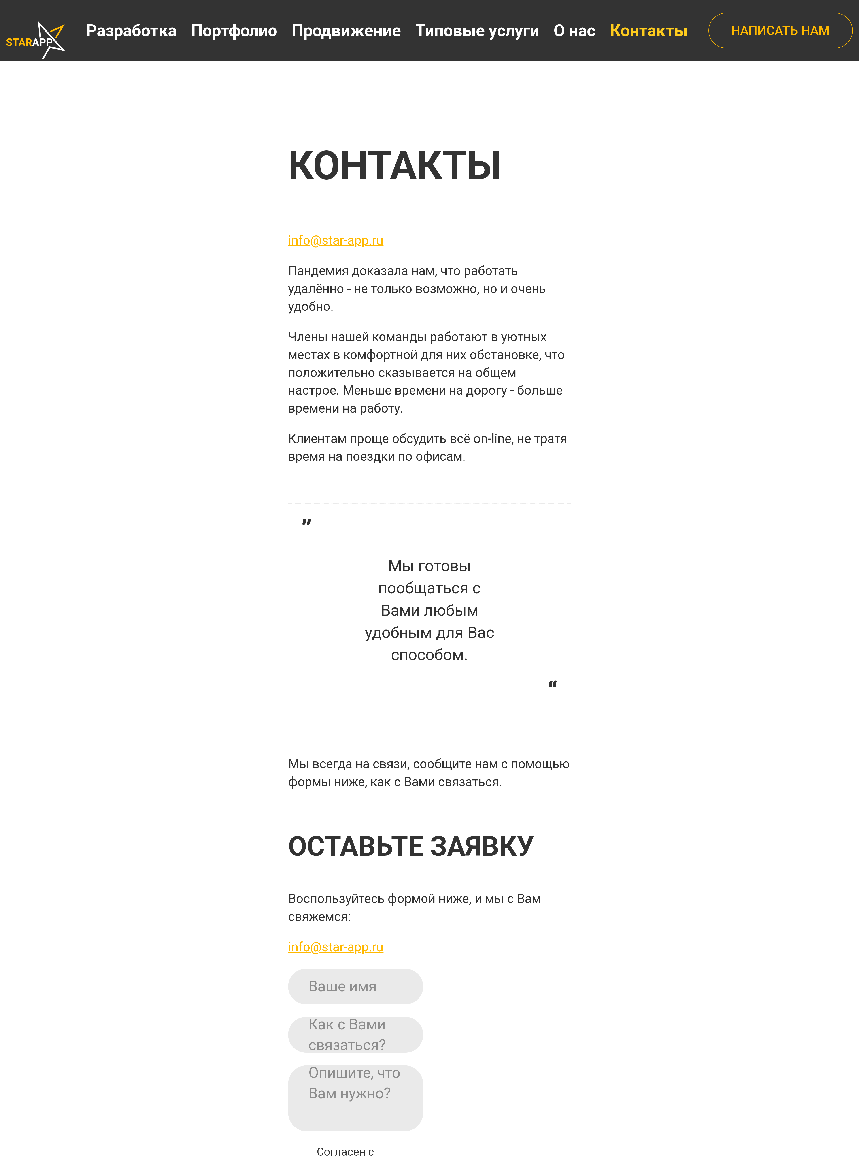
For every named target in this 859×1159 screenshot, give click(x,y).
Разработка (131, 30)
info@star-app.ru (335, 240)
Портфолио (234, 30)
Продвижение (346, 30)
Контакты (649, 30)
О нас (574, 30)
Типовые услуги (477, 30)
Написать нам (780, 30)
